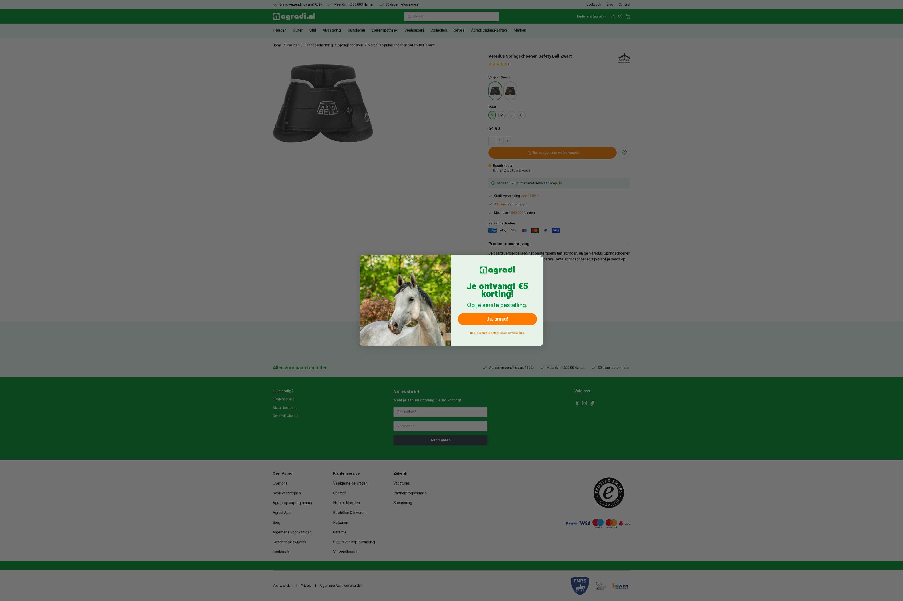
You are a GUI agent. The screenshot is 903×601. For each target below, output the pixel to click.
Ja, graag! (497, 319)
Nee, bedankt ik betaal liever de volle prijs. (497, 333)
